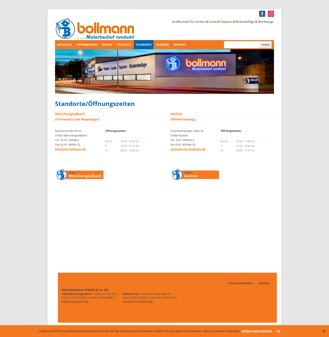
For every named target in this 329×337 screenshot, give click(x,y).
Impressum (264, 282)
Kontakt (179, 44)
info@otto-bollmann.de (70, 149)
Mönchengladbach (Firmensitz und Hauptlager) (77, 117)
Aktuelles (64, 44)
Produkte (124, 44)
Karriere (162, 44)
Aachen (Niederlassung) (183, 117)
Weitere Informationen (257, 331)
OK (278, 331)
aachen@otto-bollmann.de (187, 149)
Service (107, 44)
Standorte (144, 44)
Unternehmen (86, 44)
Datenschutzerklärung (240, 282)
